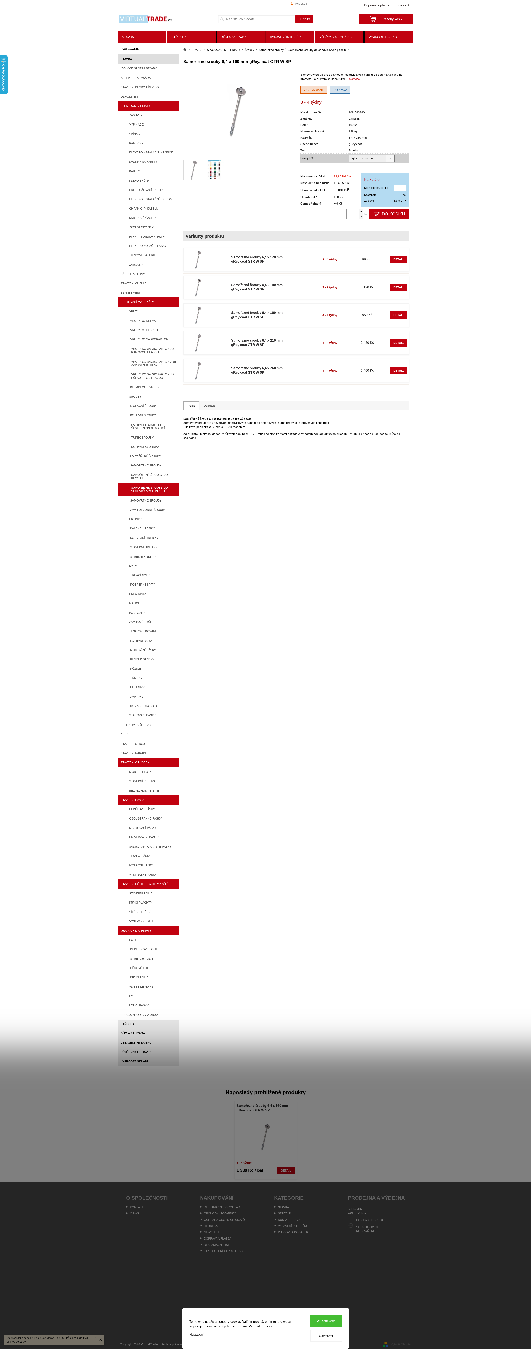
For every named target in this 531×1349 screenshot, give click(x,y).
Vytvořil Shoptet (401, 1344)
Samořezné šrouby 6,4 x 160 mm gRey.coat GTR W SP (262, 1108)
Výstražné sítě (141, 921)
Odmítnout (326, 1336)
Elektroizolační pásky (147, 246)
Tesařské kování (142, 631)
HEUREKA (211, 1226)
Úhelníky (137, 687)
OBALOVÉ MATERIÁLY (136, 930)
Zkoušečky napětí (143, 227)
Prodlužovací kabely (146, 190)
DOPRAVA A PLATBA (217, 1238)
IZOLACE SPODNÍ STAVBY (139, 68)
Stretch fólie (141, 958)
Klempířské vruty (144, 387)
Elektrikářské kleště (147, 236)
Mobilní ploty (140, 771)
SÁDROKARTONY (133, 274)
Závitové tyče (140, 622)
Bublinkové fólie (144, 949)
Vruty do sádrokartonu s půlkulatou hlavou (152, 376)
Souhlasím (329, 1321)
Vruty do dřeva (143, 320)
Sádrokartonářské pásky (150, 846)
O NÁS (134, 1213)
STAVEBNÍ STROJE (134, 744)
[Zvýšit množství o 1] (361, 211)
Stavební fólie (140, 893)
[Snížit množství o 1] (361, 216)
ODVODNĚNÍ (129, 96)
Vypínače (136, 124)
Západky (136, 696)
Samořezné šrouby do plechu (149, 476)
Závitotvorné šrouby (148, 510)
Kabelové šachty (143, 218)
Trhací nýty (140, 575)
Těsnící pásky (140, 855)
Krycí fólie (139, 977)
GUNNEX (355, 118)
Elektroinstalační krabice (151, 152)
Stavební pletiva (142, 781)
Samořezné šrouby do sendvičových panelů (149, 489)
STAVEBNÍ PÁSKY (133, 800)
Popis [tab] (191, 405)
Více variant (314, 90)
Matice (134, 603)
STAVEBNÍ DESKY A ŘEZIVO (140, 87)
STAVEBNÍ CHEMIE (133, 283)
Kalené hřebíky (142, 528)
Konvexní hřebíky (144, 537)
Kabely (134, 171)
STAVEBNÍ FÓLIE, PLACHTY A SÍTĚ (144, 884)
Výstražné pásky (143, 874)
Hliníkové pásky (142, 809)
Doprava (340, 90)
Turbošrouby (142, 437)
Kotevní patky (141, 640)
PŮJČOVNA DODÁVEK (136, 1052)
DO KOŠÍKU (393, 214)
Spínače (135, 134)
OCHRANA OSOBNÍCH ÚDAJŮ (224, 1219)
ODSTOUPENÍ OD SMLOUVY (223, 1251)
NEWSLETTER (214, 1232)
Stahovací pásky (142, 715)
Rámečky (136, 143)
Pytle (133, 996)
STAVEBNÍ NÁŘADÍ (133, 753)
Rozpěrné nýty (142, 584)
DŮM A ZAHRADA (133, 1033)
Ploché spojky (142, 659)
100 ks (353, 125)
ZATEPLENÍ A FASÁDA (136, 77)
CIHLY (125, 734)
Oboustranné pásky (145, 818)
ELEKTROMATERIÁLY (135, 105)
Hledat (304, 19)
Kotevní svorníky (145, 446)
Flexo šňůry (139, 180)
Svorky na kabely (143, 161)
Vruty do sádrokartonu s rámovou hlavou (152, 350)
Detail (398, 259)
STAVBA (126, 59)
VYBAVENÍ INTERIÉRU (136, 1042)
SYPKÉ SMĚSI (130, 292)
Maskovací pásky (142, 828)
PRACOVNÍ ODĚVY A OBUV (139, 1014)
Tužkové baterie (142, 255)
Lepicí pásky (139, 1005)
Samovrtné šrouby (145, 500)
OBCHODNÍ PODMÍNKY (220, 1213)
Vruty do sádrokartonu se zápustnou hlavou (153, 363)
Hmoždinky (138, 594)
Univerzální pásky (144, 837)
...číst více (353, 78)
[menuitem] (142, 37)
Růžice (135, 668)
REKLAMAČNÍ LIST (217, 1244)
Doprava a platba (376, 5)
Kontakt (403, 5)
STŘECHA (128, 1024)
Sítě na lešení (140, 912)
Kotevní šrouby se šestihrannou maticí (148, 426)
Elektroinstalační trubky (150, 199)
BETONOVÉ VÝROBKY (136, 725)
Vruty (134, 311)
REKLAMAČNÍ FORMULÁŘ (222, 1207)
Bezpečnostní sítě (144, 790)
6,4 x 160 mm (358, 137)
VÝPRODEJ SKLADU (135, 1061)
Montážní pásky (143, 650)
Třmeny (136, 678)
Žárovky (136, 264)
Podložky (137, 612)
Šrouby (135, 396)
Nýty (133, 566)
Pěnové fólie (140, 968)
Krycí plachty (140, 902)
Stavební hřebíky (143, 547)
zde (273, 1326)
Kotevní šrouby (143, 415)
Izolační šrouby (143, 405)
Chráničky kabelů (143, 208)
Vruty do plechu (144, 330)
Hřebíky (135, 519)
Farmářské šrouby (145, 456)
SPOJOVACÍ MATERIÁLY (137, 302)
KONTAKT (137, 1207)
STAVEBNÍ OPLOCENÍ (135, 762)
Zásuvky (136, 115)
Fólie (133, 940)
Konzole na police (145, 706)
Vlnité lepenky (141, 986)
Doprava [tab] (209, 405)
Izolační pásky (141, 865)
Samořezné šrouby (145, 465)
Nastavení (196, 1334)
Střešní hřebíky (143, 556)
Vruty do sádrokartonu (150, 339)
